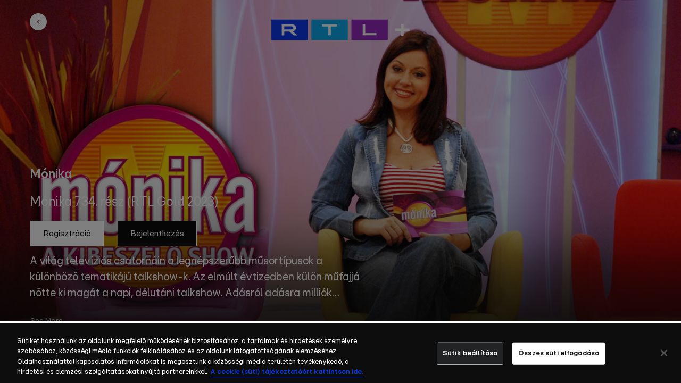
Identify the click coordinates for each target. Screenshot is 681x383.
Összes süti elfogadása (558, 353)
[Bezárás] (664, 352)
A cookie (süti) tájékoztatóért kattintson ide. (286, 372)
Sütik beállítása (470, 353)
